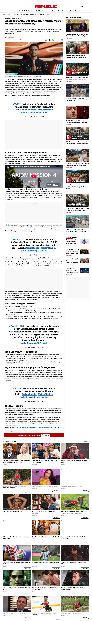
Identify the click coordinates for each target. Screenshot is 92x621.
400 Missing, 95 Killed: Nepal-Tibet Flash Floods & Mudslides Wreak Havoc (77, 78)
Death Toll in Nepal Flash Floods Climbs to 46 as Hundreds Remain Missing (77, 209)
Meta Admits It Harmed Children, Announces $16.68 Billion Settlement (76, 121)
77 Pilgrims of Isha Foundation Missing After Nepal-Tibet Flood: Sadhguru (77, 164)
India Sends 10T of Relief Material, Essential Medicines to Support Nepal (76, 56)
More (78, 11)
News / (4, 14)
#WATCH (17, 104)
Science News (8, 40)
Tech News (68, 124)
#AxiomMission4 (45, 109)
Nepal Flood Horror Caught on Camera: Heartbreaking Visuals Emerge (75, 186)
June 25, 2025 (40, 117)
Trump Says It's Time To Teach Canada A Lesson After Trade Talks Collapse (77, 35)
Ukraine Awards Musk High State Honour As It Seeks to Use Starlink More (72, 271)
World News (69, 38)
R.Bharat (44, 2)
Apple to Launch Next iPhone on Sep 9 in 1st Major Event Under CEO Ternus (72, 242)
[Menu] (81, 6)
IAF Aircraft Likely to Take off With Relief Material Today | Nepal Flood (76, 231)
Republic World (38, 2)
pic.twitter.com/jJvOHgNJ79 (34, 250)
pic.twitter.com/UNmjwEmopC (34, 112)
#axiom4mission (29, 109)
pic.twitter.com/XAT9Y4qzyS (34, 343)
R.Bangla (48, 2)
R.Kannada (54, 2)
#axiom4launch (48, 247)
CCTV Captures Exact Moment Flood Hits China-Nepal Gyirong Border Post (77, 143)
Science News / (10, 14)
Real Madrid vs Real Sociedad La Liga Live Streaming (76, 100)
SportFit (68, 103)
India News (68, 146)
